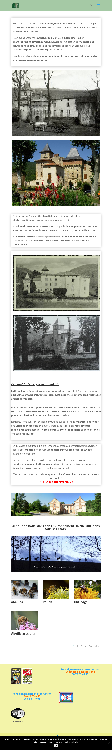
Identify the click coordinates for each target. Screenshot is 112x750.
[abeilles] (24, 598)
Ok (56, 746)
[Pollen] (56, 598)
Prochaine (94, 646)
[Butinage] (87, 598)
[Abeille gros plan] (24, 629)
